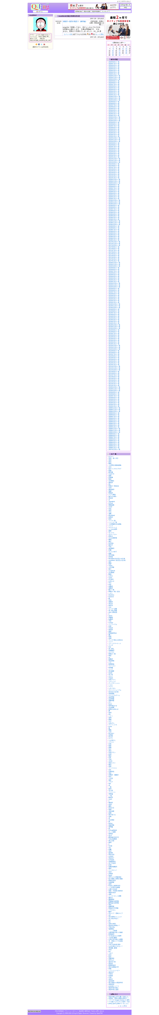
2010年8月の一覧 (114, 394)
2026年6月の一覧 (114, 65)
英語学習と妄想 (113, 989)
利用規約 (61, 1011)
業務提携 (111, 505)
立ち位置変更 (113, 538)
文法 (110, 467)
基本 (110, 904)
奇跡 (110, 809)
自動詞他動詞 (113, 866)
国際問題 (111, 906)
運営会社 (88, 1011)
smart (110, 507)
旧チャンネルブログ (115, 468)
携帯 (110, 531)
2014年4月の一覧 (114, 318)
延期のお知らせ (113, 709)
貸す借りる (112, 815)
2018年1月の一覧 (114, 240)
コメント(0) (68, 34)
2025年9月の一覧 (114, 81)
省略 (110, 513)
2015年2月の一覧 (114, 300)
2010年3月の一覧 (114, 403)
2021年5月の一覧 (114, 171)
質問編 (111, 827)
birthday (111, 543)
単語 (110, 460)
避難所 (111, 602)
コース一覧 (112, 520)
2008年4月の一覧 (114, 442)
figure (110, 875)
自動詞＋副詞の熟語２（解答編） (75, 21)
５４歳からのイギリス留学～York (119, 1002)
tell (109, 920)
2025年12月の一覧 (114, 76)
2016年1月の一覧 (114, 281)
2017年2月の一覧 (114, 259)
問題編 (111, 477)
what (110, 949)
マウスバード (113, 527)
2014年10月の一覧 (114, 307)
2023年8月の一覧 (114, 124)
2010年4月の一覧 (114, 401)
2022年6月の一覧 (114, 148)
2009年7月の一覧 (114, 416)
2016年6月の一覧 (114, 273)
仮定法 (111, 605)
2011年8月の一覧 (114, 373)
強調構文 (111, 929)
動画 (110, 574)
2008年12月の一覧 (114, 429)
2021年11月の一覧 (114, 160)
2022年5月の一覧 (114, 150)
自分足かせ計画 (113, 692)
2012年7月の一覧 (114, 354)
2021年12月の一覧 (114, 159)
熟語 (110, 479)
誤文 (110, 956)
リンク (111, 669)
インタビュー (113, 870)
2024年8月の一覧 (114, 103)
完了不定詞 (112, 863)
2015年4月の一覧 (114, 297)
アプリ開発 (112, 494)
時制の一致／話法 (114, 591)
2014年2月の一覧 (114, 321)
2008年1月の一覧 (114, 447)
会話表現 (111, 981)
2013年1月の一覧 (114, 344)
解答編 (111, 472)
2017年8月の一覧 (114, 249)
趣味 (110, 806)
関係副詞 (111, 934)
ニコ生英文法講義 (114, 887)
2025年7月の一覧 (114, 84)
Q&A (110, 872)
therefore (111, 595)
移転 (110, 562)
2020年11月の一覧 (114, 181)
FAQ (125, 7)
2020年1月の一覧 (114, 198)
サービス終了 (113, 551)
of (109, 500)
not (110, 847)
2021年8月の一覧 (114, 165)
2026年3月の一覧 (114, 70)
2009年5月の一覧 (114, 420)
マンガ (111, 645)
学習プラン (112, 752)
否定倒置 (111, 811)
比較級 (111, 975)
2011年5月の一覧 (114, 378)
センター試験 (113, 609)
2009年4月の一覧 (114, 422)
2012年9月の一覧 (114, 351)
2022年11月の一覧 (114, 140)
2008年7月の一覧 (114, 437)
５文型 (111, 778)
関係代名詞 (112, 880)
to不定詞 (111, 860)
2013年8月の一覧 (114, 332)
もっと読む (100, 34)
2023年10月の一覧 (114, 120)
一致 (110, 787)
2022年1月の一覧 (114, 157)
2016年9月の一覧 (114, 268)
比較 (110, 626)
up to (110, 835)
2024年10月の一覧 (114, 100)
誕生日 (111, 545)
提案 (110, 553)
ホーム (40, 11)
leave (110, 704)
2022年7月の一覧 (114, 146)
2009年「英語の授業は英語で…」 (119, 998)
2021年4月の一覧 (114, 172)
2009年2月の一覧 (114, 425)
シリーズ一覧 (113, 522)
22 (112, 53)
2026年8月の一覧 (114, 62)
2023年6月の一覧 (114, 127)
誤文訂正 (111, 808)
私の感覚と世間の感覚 (116, 879)
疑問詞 (111, 834)
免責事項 (81, 1011)
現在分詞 (111, 854)
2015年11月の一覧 (114, 285)
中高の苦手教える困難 (116, 939)
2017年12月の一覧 (114, 242)
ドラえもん (112, 910)
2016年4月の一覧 (114, 276)
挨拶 (110, 564)
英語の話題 (87, 11)
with (110, 770)
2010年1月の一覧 (114, 406)
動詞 (110, 911)
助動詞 (111, 659)
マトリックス (113, 725)
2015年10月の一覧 (114, 287)
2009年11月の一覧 (114, 409)
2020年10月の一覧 (114, 183)
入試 (110, 731)
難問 (110, 539)
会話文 (111, 979)
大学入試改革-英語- (115, 944)
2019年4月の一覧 (114, 214)
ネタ (110, 721)
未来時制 (111, 693)
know (110, 726)
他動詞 (111, 588)
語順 (110, 813)
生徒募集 (111, 882)
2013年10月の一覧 (114, 328)
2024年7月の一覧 (114, 105)
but (110, 951)
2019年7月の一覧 (114, 209)
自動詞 (111, 586)
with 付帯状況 (113, 612)
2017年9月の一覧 (114, 247)
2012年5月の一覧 (114, 358)
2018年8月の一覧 (114, 228)
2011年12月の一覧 (114, 366)
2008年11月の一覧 (114, 430)
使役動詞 (111, 548)
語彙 (110, 849)
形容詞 (111, 629)
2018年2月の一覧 (114, 238)
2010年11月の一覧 (114, 389)
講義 (110, 719)
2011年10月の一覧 (114, 370)
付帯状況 (111, 771)
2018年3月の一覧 (114, 236)
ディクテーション (114, 683)
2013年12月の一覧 (114, 325)
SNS (110, 600)
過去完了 (111, 972)
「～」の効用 (113, 930)
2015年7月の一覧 (114, 292)
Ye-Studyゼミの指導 (115, 936)
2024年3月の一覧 (114, 112)
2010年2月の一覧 (114, 404)
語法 (110, 462)
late (110, 783)
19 (126, 51)
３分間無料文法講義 (115, 524)
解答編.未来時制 (114, 903)
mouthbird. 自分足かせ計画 (117, 560)
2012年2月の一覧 (114, 363)
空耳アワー (112, 680)
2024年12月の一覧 (114, 96)
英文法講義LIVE (114, 967)
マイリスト (112, 666)
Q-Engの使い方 (125, 5)
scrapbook (112, 571)
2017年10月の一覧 (114, 245)
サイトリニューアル (115, 690)
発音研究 (111, 984)
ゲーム (111, 738)
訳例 (110, 865)
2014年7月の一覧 (114, 313)
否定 (110, 773)
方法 (110, 512)
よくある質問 (113, 529)
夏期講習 (111, 899)
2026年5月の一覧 (114, 67)
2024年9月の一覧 (114, 102)
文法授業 (111, 707)
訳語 (110, 754)
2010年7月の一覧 (114, 396)
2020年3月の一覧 (114, 195)
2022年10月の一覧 (114, 141)
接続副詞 (111, 489)
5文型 (110, 846)
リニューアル (113, 624)
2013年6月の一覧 (114, 335)
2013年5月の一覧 (114, 337)
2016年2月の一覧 (114, 280)
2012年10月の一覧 (114, 349)
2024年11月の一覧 (114, 98)
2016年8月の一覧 (114, 269)
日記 (110, 508)
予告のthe (112, 927)
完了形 (111, 674)
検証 (110, 756)
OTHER (111, 579)
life (109, 484)
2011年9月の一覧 (114, 371)
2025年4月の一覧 (114, 89)
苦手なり (111, 960)
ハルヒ (111, 685)
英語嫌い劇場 (113, 948)
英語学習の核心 (113, 988)
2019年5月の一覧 (114, 212)
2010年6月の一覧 (114, 397)
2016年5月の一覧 (114, 274)
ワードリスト (113, 768)
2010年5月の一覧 (114, 399)
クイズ (111, 526)
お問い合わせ (100, 1011)
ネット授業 (112, 832)
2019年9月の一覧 (114, 205)
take (110, 776)
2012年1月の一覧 (114, 364)
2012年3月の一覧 (114, 361)
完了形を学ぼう (113, 918)
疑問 (110, 842)
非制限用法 (112, 861)
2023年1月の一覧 (114, 136)
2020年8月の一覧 (114, 186)
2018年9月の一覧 (114, 226)
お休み (111, 576)
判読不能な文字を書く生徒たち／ (119, 996)
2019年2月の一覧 (114, 217)
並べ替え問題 (113, 610)
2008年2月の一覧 (114, 446)
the (110, 714)
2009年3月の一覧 (114, 423)
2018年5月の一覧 (114, 233)
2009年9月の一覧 (114, 413)
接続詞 (111, 482)
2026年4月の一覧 (114, 69)
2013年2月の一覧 (114, 342)
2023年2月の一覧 (114, 134)
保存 (110, 510)
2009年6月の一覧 (114, 418)
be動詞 (111, 619)
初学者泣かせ (113, 706)
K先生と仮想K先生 (114, 885)
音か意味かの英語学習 (116, 982)
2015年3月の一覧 (114, 299)
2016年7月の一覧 (114, 271)
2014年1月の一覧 (114, 323)
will (110, 915)
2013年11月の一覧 (114, 326)
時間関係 (111, 664)
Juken (110, 565)
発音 (110, 766)
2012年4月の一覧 (114, 359)
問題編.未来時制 (114, 901)
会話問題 (111, 697)
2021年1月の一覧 (114, 178)
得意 (110, 636)
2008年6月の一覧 (114, 439)
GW (110, 757)
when (110, 804)
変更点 (111, 536)
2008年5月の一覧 (114, 441)
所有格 (111, 557)
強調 (110, 491)
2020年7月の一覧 (114, 188)
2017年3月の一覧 (114, 257)
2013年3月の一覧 (114, 340)
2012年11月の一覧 (114, 347)
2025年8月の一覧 (114, 82)
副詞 (110, 789)
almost (111, 603)
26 (126, 53)
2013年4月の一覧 (114, 338)
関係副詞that (113, 633)
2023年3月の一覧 (114, 133)
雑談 (110, 631)
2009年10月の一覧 (114, 411)
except (111, 943)
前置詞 (111, 517)
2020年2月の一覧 (114, 197)
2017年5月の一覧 (114, 254)
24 (119, 53)
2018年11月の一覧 (114, 223)
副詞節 (111, 853)
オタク (111, 676)
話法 (110, 955)
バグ (110, 662)
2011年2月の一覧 (114, 383)
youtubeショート (114, 986)
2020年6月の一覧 (114, 190)
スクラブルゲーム (114, 695)
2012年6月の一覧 (114, 356)
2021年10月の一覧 (114, 162)
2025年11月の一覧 (114, 77)
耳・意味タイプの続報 (116, 941)
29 (112, 55)
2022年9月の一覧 (114, 143)
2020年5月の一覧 (114, 191)
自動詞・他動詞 (113, 775)
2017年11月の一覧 (114, 243)
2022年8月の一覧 (114, 145)
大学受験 (111, 567)
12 (126, 49)
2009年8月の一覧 (114, 415)
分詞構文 (111, 481)
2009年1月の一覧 (114, 427)
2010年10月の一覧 (114, 390)
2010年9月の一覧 (114, 392)
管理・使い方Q (113, 458)
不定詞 (111, 678)
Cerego (111, 622)
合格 (110, 816)
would (110, 673)
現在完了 (111, 858)
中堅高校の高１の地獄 (116, 932)
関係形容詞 (112, 965)
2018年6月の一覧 (114, 231)
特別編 (111, 667)
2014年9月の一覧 (114, 309)
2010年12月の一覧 (114, 387)
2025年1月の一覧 (114, 95)
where (110, 616)
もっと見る (123, 1006)
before (110, 823)
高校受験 (111, 825)
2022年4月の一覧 (114, 152)
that (110, 647)
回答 (110, 745)
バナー (111, 716)
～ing (110, 795)
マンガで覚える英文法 (116, 640)
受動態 (111, 617)
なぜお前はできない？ (116, 946)
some (110, 577)
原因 (110, 638)
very (110, 607)
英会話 (111, 963)
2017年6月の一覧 (114, 252)
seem (110, 799)
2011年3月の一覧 (114, 382)
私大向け (111, 733)
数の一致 (111, 590)
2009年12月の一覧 (114, 408)
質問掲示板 (78, 11)
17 (119, 51)
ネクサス (111, 652)
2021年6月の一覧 (114, 169)
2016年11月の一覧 (114, 264)
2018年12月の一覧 (114, 221)
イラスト (111, 742)
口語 (110, 977)
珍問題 (111, 735)
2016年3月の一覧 (114, 278)
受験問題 (111, 700)
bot (110, 922)
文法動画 (111, 572)
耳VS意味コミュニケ (115, 917)
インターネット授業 (115, 896)
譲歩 (110, 868)
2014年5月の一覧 (114, 316)
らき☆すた (112, 688)
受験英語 (111, 958)
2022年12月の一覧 (114, 138)
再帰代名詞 (112, 892)
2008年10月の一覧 (114, 432)
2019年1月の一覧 (114, 219)
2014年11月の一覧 (114, 306)
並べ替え (111, 648)
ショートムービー (114, 970)
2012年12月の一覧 (114, 345)
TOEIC (111, 974)
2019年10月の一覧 (114, 204)
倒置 (110, 475)
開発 (110, 463)
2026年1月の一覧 (114, 74)
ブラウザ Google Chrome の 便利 (119, 1000)
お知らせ (111, 581)
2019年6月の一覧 (114, 211)
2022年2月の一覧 (114, 155)
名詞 (110, 851)
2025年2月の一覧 (114, 93)
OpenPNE (99, 1013)
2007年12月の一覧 (114, 449)
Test (110, 583)
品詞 (110, 884)
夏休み (111, 898)
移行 (110, 569)
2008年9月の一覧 (114, 434)
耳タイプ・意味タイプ (116, 913)
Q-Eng (40, 8)
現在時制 (111, 661)
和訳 (110, 655)
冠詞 (110, 712)
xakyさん (111, 723)
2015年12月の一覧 (114, 283)
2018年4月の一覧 (114, 235)
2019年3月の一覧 (114, 216)
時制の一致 (112, 654)
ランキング (105, 11)
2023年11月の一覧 (114, 119)
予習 (110, 759)
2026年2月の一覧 (114, 72)
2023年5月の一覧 (114, 129)
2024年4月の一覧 (114, 110)
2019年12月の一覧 (114, 200)
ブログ (111, 782)
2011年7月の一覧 (114, 375)
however (111, 597)
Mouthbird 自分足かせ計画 (117, 558)
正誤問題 (111, 699)
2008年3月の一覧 (114, 444)
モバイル (111, 533)
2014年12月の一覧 (114, 304)
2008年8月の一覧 (114, 435)
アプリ (111, 686)
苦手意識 (111, 555)
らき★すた (112, 740)
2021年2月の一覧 (114, 176)
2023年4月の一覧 (114, 131)
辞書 (110, 550)
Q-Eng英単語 (113, 830)
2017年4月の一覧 (114, 255)
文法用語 (111, 820)
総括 (110, 519)
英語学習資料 (96, 11)
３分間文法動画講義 (115, 465)
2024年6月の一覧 (114, 107)
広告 (110, 744)
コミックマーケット (115, 643)
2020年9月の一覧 (114, 185)
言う (110, 702)
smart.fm (111, 474)
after (110, 751)
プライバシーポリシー (71, 1011)
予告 (110, 621)
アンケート (112, 792)
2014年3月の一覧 (114, 320)
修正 (110, 541)
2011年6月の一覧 (114, 377)
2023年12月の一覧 (114, 117)
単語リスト (112, 763)
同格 (110, 969)
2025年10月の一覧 (114, 79)
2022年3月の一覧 (114, 153)
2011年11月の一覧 (114, 368)
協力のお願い (113, 496)
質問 (110, 718)
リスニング (112, 681)
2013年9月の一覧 (114, 330)
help (110, 584)
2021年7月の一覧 (114, 167)
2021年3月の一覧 (114, 174)
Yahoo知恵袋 (113, 839)
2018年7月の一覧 (114, 229)
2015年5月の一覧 (114, 295)
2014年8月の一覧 (114, 311)
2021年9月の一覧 (114, 164)
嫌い (110, 635)
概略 (110, 730)
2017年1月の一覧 (114, 261)
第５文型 (111, 840)
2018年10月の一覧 (114, 224)
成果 (110, 894)
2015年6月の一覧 (114, 294)
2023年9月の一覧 (114, 122)
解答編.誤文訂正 (114, 837)
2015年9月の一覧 (114, 288)
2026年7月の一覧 (114, 63)
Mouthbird (112, 515)
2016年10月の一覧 (114, 266)
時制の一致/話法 (114, 486)
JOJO (110, 761)
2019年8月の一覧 (114, 207)
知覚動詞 (111, 650)
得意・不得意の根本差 (116, 891)
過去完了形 (112, 962)
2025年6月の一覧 (114, 86)
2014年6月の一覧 (114, 314)
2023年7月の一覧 (114, 126)
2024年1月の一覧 (114, 115)
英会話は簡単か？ (114, 925)
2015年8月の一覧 (114, 290)
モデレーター (113, 534)
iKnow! (111, 737)
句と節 (111, 790)
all (109, 785)
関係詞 (111, 493)
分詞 (110, 488)
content (111, 856)
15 (112, 51)
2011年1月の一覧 (114, 385)
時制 (110, 470)
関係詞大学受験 (113, 908)
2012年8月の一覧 (114, 352)
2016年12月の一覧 (114, 262)
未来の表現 (112, 924)
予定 (110, 546)
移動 (110, 747)
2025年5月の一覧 (114, 88)
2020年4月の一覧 (114, 193)
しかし (111, 593)
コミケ (111, 642)
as (109, 657)
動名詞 (111, 797)
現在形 (111, 498)
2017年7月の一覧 (114, 250)
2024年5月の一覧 (114, 108)
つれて (111, 953)
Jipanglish (112, 501)
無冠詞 (111, 802)
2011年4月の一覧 (114, 380)
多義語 (111, 873)
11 (122, 49)
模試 (110, 764)
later (110, 749)
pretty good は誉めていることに (119, 1003)
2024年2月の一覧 (114, 114)
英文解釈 (111, 671)
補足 (110, 780)
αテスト (111, 456)
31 (119, 55)
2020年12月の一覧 (114, 179)
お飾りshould (113, 889)
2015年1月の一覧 (114, 302)
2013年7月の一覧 (114, 333)
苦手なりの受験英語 (115, 877)
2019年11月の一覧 (114, 202)
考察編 (111, 794)
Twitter (93, 1011)
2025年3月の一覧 (114, 91)
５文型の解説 (113, 937)
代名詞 (111, 628)
